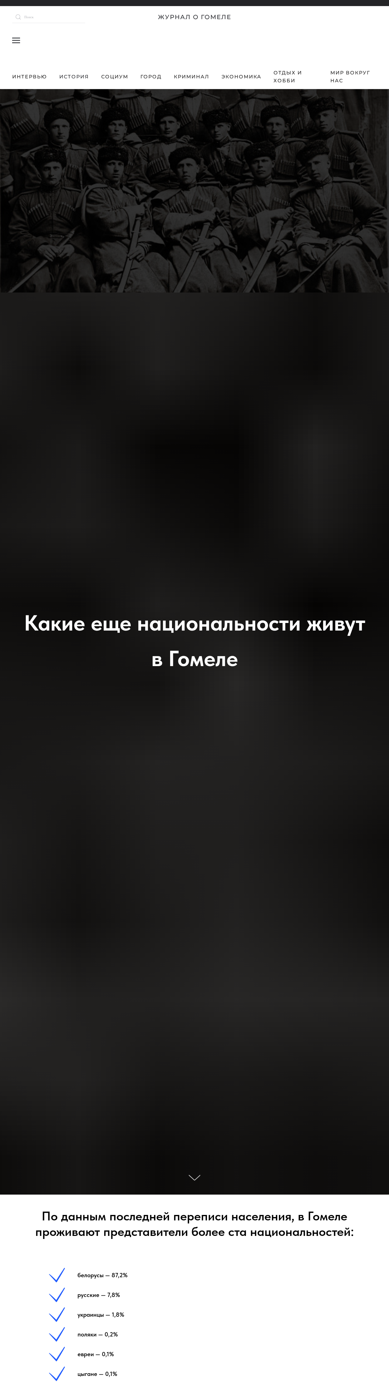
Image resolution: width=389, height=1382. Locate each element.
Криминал (191, 77)
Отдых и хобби (288, 77)
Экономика (241, 77)
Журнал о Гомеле (194, 17)
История (74, 77)
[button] (16, 40)
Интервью (29, 77)
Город (151, 77)
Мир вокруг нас (350, 77)
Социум (114, 77)
